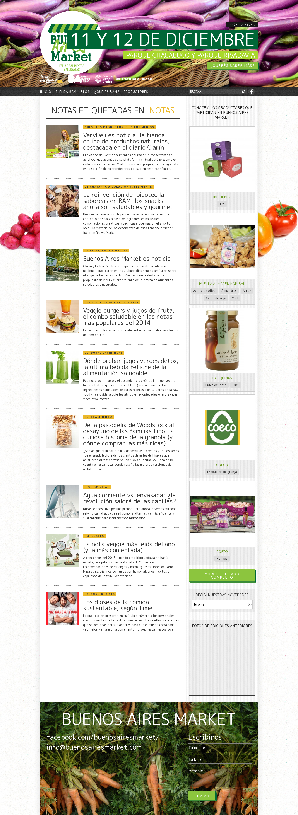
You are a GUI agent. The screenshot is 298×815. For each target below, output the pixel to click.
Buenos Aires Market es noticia (127, 259)
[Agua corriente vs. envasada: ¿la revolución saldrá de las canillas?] (62, 517)
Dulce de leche (215, 385)
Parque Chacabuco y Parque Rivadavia (190, 55)
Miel (235, 298)
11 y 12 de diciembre (162, 39)
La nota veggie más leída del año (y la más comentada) (129, 547)
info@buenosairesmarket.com (94, 747)
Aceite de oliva (204, 290)
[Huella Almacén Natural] (222, 266)
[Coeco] (222, 444)
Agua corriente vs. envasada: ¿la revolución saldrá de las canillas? (129, 498)
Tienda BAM (66, 92)
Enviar (201, 795)
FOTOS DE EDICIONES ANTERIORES (222, 625)
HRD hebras (222, 196)
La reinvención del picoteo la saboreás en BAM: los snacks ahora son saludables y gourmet (128, 201)
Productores (136, 92)
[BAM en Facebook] (251, 91)
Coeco (222, 464)
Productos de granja (222, 472)
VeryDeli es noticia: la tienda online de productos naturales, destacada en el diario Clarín (126, 141)
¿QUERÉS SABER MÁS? (232, 65)
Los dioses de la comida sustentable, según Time (117, 605)
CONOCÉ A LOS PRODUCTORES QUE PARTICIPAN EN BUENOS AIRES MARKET (222, 112)
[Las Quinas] (222, 372)
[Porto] (222, 531)
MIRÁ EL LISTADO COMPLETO (222, 575)
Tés (222, 204)
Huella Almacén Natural (222, 283)
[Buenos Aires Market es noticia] (62, 280)
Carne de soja (216, 298)
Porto (222, 551)
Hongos (222, 558)
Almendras (229, 290)
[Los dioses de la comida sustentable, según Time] (62, 623)
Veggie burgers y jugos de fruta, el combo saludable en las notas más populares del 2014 (129, 316)
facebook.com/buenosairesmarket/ (102, 737)
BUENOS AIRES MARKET (149, 719)
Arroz (247, 290)
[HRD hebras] (222, 180)
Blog (85, 92)
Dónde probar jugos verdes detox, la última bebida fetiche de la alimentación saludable (130, 367)
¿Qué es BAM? (107, 92)
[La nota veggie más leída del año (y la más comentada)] (62, 565)
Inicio (45, 92)
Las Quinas (222, 378)
